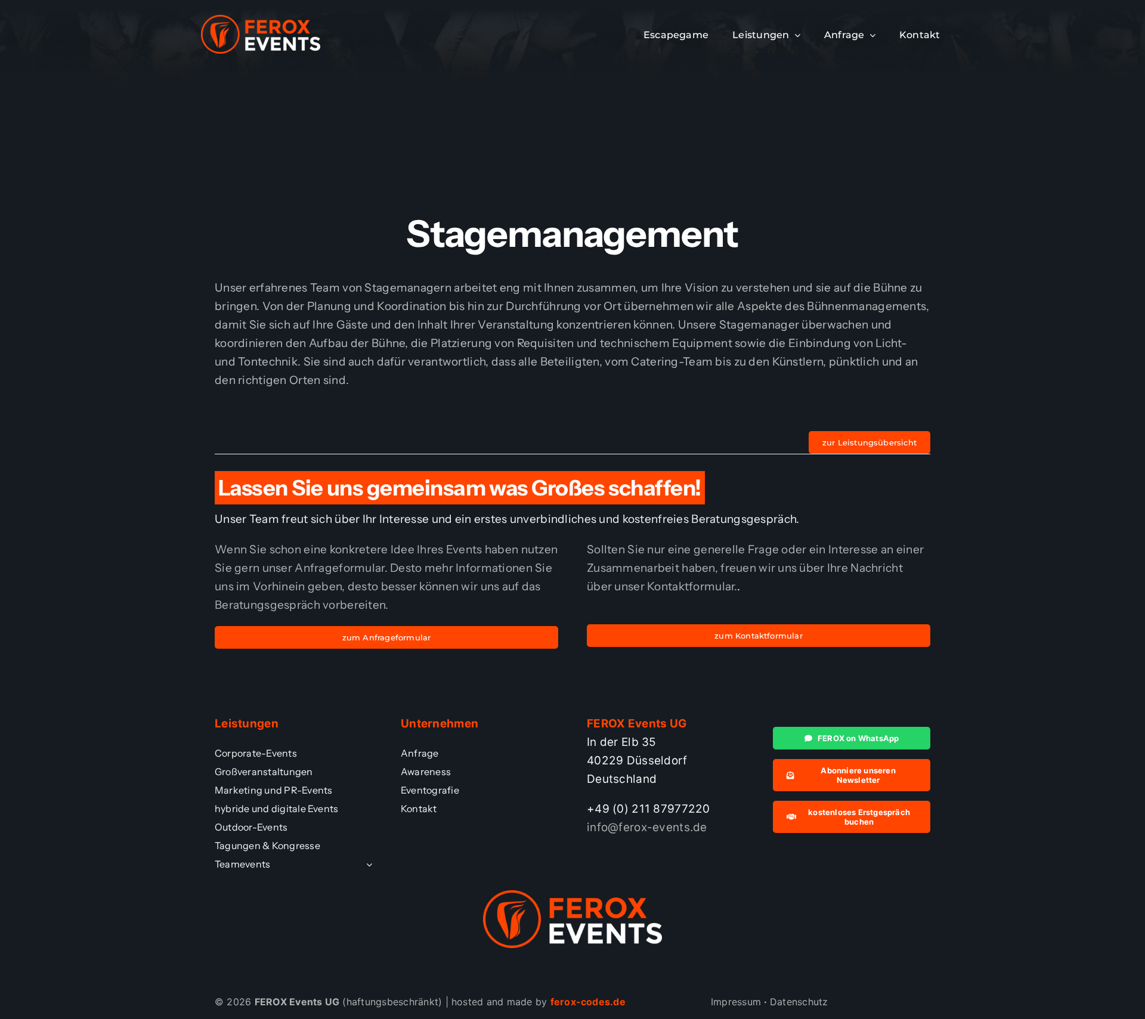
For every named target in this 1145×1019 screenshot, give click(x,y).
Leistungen (246, 723)
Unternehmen (439, 723)
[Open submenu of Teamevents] (366, 864)
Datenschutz (799, 1002)
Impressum (736, 1002)
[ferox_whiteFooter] (260, 20)
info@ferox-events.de (647, 827)
